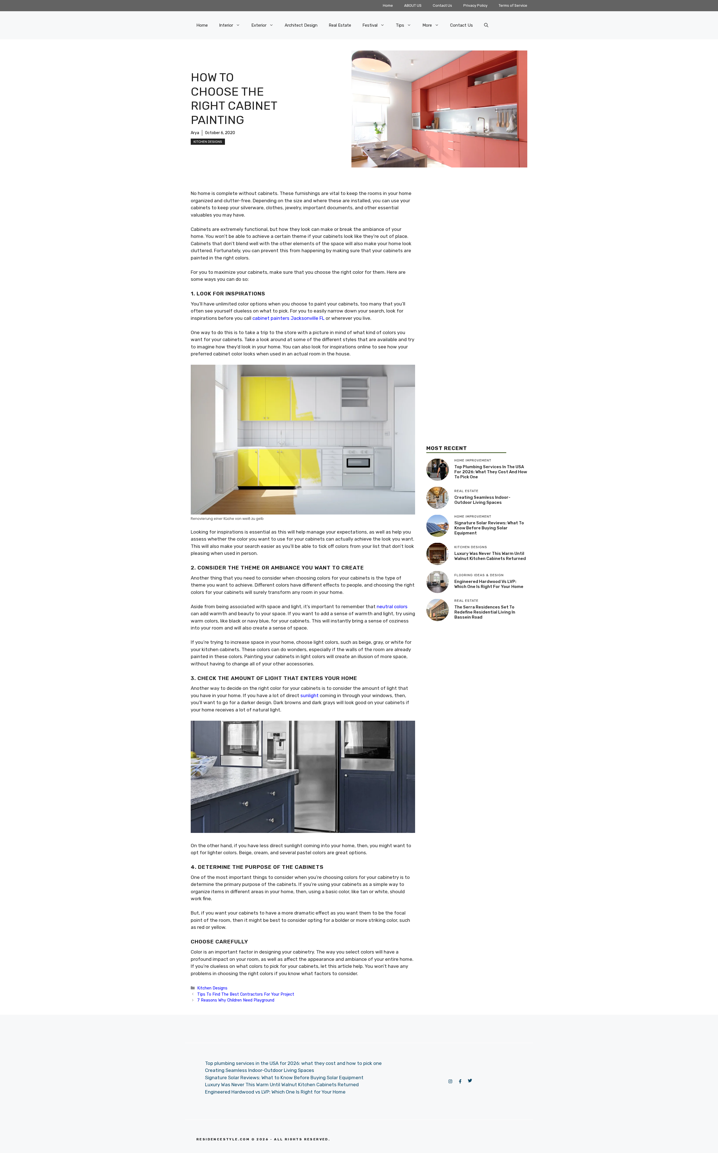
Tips (400, 25)
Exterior (258, 25)
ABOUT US (413, 5)
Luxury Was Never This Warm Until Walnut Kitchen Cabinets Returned (490, 556)
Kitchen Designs (208, 142)
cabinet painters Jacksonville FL (288, 318)
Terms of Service (513, 5)
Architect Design (301, 25)
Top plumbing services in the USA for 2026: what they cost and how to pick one (490, 471)
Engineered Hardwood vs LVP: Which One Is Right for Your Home (488, 584)
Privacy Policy (475, 5)
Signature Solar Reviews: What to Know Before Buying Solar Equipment (489, 528)
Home (388, 5)
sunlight (309, 695)
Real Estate (340, 25)
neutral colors (392, 606)
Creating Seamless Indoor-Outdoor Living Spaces (482, 500)
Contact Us (442, 5)
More (427, 25)
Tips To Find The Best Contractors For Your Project (245, 994)
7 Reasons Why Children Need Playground (235, 1000)
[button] (486, 25)
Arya (195, 132)
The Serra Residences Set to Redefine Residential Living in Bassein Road (484, 612)
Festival (370, 25)
